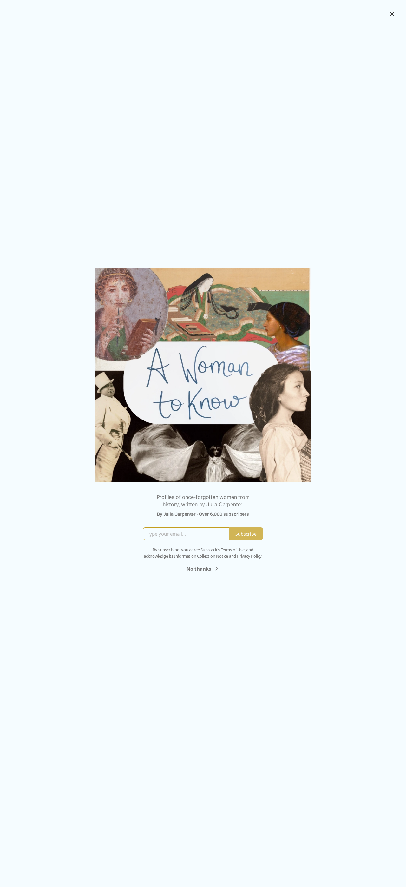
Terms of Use (233, 550)
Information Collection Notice (201, 556)
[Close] (392, 14)
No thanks (199, 569)
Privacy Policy (249, 556)
